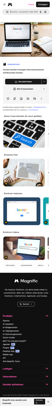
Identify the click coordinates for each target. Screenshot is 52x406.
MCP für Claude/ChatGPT (14, 341)
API (4, 358)
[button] (26, 304)
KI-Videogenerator (11, 331)
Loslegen (7, 368)
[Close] (48, 401)
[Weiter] (48, 134)
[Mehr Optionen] (41, 98)
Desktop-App (11, 351)
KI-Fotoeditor (33, 110)
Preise (31, 4)
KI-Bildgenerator (39, 107)
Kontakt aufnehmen (13, 384)
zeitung (41, 265)
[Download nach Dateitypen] (44, 81)
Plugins (8, 347)
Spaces (6, 320)
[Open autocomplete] (6, 12)
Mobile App (8, 354)
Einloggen (43, 4)
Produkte (7, 315)
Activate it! (39, 401)
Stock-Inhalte (9, 337)
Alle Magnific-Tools (11, 361)
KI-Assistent (8, 324)
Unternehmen (10, 376)
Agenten (9, 344)
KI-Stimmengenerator (12, 334)
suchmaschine (26, 265)
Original (18, 23)
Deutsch (26, 304)
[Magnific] (26, 281)
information (10, 265)
